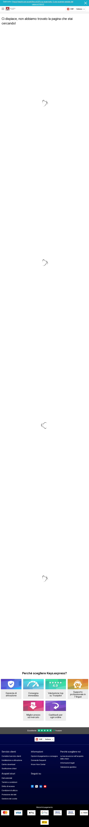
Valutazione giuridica (68, 767)
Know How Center (38, 764)
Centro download (8, 764)
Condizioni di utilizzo (10, 790)
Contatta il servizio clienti (11, 756)
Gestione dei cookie (9, 799)
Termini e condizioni (9, 782)
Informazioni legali (67, 763)
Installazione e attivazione (12, 760)
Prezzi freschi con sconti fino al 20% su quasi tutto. (32, 2)
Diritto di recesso (8, 786)
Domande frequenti (38, 760)
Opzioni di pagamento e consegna (44, 756)
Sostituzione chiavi (9, 768)
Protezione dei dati (9, 794)
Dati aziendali (7, 778)
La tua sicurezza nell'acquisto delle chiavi (71, 757)
